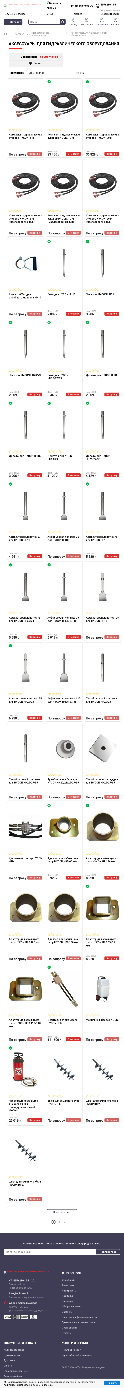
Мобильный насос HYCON (102, 1019)
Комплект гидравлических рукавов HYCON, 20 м (102, 136)
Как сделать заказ (14, 1350)
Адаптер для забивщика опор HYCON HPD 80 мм (101, 860)
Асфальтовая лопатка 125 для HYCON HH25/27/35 (63, 700)
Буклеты (66, 1333)
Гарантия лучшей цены (16, 1371)
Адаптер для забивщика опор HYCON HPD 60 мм (62, 860)
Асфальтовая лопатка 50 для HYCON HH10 (24, 538)
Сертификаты (69, 1327)
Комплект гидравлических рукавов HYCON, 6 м (25, 136)
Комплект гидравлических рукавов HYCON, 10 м (63, 136)
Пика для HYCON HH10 (61, 294)
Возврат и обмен (13, 1376)
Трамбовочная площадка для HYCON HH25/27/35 (102, 781)
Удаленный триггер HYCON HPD (25, 860)
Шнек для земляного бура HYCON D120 (102, 1102)
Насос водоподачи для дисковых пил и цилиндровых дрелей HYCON (23, 1105)
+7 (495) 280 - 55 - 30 (21, 1280)
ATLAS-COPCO (36, 73)
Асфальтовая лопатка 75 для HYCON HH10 (63, 538)
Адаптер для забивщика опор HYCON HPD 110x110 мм (25, 1023)
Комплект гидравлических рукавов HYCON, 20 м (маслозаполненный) (102, 218)
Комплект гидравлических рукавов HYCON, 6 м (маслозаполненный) (25, 218)
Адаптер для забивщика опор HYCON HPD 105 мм (24, 941)
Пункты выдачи (12, 1355)
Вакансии (67, 1312)
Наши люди (68, 1296)
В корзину (34, 154)
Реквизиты (68, 1285)
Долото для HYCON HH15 (25, 456)
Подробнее (47, 1385)
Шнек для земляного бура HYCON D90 (63, 1102)
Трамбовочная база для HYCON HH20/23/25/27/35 (63, 781)
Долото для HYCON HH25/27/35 (98, 457)
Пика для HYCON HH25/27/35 (57, 377)
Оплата (8, 1365)
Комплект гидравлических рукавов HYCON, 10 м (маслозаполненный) (63, 218)
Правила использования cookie (79, 1322)
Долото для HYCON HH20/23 (59, 457)
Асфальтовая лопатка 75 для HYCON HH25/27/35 (63, 619)
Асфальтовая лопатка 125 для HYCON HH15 (102, 619)
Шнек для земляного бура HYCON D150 (25, 1183)
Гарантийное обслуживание (77, 1355)
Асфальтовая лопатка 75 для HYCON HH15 (101, 538)
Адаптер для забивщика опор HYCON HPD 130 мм (62, 941)
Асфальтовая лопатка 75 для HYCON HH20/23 (24, 619)
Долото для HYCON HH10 (102, 375)
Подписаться (108, 1251)
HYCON (80, 73)
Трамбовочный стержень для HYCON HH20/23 (102, 700)
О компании (68, 1280)
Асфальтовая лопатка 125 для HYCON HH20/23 (25, 700)
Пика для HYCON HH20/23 (25, 375)
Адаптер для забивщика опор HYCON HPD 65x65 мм (101, 942)
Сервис (78, 14)
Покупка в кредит (71, 1350)
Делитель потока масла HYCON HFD (62, 1021)
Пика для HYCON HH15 (100, 294)
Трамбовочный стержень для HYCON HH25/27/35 (25, 781)
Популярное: (16, 73)
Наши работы (69, 1290)
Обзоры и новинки (110, 14)
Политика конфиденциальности (79, 1317)
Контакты (67, 1301)
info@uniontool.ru (20, 1293)
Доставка (9, 1360)
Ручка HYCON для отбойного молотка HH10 (25, 296)
